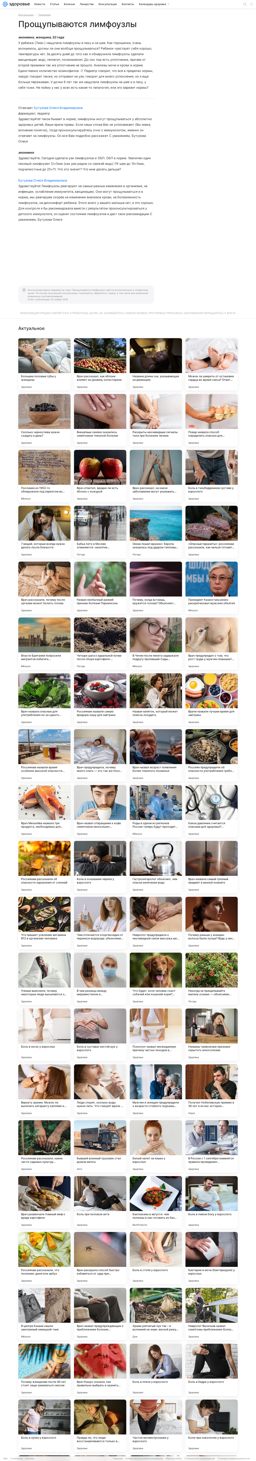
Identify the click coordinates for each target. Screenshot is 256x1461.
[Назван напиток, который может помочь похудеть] (156, 699)
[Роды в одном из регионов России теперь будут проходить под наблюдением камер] (156, 811)
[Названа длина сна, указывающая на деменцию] (156, 364)
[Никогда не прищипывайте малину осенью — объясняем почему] (211, 979)
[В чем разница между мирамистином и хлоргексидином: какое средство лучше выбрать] (100, 979)
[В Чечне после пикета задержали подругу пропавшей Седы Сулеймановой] (156, 643)
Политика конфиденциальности (234, 1458)
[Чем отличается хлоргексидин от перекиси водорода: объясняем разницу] (100, 923)
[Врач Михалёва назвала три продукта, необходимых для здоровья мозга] (44, 811)
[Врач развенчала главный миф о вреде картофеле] (44, 1202)
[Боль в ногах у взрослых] (44, 1035)
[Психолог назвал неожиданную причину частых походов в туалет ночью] (156, 1035)
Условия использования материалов (144, 1458)
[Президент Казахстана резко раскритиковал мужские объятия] (211, 588)
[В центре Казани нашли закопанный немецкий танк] (44, 1314)
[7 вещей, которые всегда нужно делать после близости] (44, 532)
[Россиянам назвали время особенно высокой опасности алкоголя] (44, 755)
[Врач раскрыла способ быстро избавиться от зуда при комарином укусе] (100, 1258)
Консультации (26, 14)
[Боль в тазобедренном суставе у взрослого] (211, 476)
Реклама (29, 1458)
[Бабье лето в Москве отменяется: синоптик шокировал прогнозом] (100, 532)
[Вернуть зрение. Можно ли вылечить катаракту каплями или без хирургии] (44, 1090)
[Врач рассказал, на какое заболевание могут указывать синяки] (156, 476)
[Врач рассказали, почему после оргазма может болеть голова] (44, 588)
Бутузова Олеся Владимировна (58, 108)
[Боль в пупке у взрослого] (44, 1426)
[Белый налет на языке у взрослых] (156, 1146)
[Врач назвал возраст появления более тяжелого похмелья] (156, 755)
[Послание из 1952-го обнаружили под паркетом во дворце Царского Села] (44, 476)
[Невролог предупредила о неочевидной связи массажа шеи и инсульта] (156, 923)
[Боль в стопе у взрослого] (156, 1258)
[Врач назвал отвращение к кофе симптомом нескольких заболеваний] (100, 811)
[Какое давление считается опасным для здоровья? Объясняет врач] (211, 811)
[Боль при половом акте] (100, 1202)
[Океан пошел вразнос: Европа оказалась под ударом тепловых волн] (156, 532)
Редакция (118, 1458)
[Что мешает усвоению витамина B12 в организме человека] (44, 923)
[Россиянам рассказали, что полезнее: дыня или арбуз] (44, 1258)
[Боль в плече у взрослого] (156, 1370)
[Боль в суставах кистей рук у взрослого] (100, 1035)
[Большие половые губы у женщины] (44, 364)
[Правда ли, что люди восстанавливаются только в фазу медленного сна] (100, 1426)
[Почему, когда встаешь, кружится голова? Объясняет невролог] (156, 588)
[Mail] (5, 4)
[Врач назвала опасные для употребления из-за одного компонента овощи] (44, 699)
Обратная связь (174, 1458)
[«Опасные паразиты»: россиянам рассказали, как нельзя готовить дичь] (211, 532)
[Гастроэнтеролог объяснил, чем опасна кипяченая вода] (156, 867)
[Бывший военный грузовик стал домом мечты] (100, 1146)
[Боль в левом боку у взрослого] (211, 1202)
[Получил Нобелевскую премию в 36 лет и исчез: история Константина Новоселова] (211, 1090)
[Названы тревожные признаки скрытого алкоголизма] (211, 1035)
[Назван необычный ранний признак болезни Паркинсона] (100, 588)
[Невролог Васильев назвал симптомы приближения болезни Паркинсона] (211, 1314)
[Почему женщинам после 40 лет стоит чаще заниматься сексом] (44, 1370)
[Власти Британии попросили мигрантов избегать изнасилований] (44, 643)
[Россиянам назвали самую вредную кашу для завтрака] (100, 699)
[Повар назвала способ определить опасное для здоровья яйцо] (211, 420)
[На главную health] (19, 4)
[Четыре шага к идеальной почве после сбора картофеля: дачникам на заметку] (100, 643)
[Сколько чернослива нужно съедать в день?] (44, 420)
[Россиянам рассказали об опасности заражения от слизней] (44, 867)
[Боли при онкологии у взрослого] (211, 1426)
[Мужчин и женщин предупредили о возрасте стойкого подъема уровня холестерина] (156, 1090)
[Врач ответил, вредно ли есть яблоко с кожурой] (100, 476)
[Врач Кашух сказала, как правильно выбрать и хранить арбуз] (100, 1370)
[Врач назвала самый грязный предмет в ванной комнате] (211, 867)
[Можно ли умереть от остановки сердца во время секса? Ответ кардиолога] (211, 364)
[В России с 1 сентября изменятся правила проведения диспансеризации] (211, 1146)
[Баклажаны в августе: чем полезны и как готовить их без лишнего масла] (156, 1202)
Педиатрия (44, 14)
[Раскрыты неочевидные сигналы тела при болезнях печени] (156, 420)
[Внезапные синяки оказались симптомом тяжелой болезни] (100, 420)
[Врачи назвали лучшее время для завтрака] (211, 699)
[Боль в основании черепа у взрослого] (100, 867)
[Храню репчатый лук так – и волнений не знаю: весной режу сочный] (156, 1314)
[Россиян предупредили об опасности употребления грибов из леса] (211, 755)
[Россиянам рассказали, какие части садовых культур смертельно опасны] (44, 1146)
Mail (5, 1458)
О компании (16, 1458)
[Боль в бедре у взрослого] (211, 1370)
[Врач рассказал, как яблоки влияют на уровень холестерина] (100, 364)
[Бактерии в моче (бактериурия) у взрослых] (211, 1258)
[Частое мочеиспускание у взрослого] (156, 1426)
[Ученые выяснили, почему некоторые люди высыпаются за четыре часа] (44, 979)
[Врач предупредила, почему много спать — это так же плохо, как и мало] (100, 755)
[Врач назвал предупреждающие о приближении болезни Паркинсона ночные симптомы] (100, 1314)
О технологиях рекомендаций (200, 1458)
